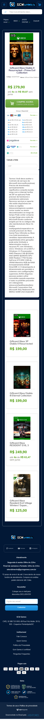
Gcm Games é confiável (22, 650)
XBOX (15, 21)
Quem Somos (22, 641)
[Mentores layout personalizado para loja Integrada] (32, 715)
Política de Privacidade (21, 645)
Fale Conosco (22, 637)
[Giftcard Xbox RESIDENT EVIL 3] (22, 439)
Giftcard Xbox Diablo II (32, 77)
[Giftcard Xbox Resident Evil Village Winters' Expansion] (22, 494)
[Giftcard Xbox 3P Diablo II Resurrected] (22, 333)
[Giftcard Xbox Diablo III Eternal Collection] (22, 385)
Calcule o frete (12, 160)
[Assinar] (21, 608)
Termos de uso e (13, 706)
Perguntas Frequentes (21, 654)
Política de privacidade (28, 706)
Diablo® (36, 21)
